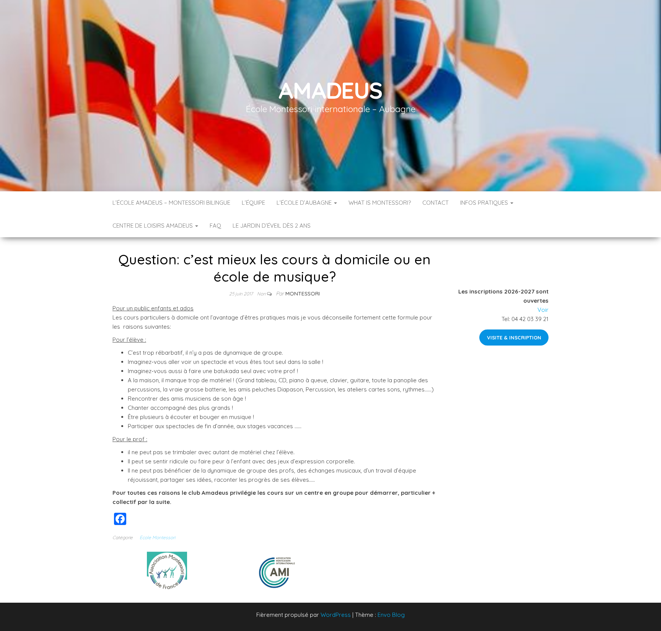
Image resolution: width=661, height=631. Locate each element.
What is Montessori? (379, 202)
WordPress (336, 614)
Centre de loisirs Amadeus (153, 225)
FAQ (215, 225)
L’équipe (253, 202)
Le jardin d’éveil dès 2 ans (272, 225)
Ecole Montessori (157, 537)
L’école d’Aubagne (305, 202)
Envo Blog (391, 614)
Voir (543, 309)
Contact (435, 202)
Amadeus (330, 90)
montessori (302, 293)
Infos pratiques (485, 202)
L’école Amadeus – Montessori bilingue (171, 202)
